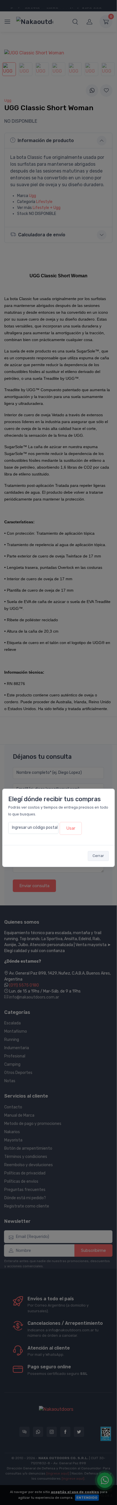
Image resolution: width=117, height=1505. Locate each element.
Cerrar (98, 856)
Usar (70, 828)
